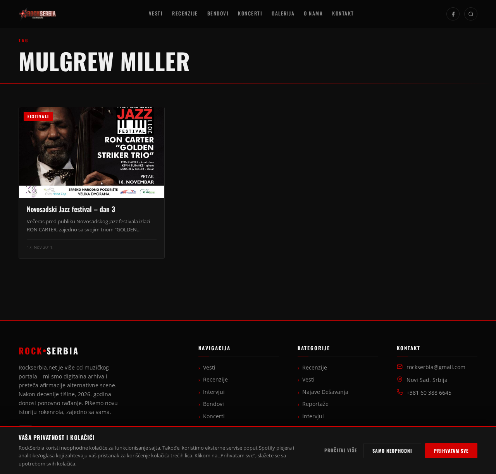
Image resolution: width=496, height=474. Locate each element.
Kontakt (343, 13)
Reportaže (315, 403)
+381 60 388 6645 (428, 392)
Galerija (283, 13)
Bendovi (218, 13)
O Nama (313, 13)
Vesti (156, 13)
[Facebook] (453, 14)
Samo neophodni (392, 450)
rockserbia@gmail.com (435, 367)
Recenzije (185, 13)
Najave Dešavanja (325, 391)
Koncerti (250, 13)
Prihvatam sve (451, 450)
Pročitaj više (340, 450)
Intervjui (214, 391)
